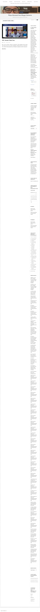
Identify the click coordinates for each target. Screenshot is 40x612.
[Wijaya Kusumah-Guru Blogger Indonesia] (20, 10)
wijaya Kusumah (33, 320)
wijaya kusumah (5, 1)
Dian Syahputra (32, 365)
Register (32, 594)
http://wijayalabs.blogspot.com (34, 578)
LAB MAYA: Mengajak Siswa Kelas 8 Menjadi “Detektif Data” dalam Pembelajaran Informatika (34, 107)
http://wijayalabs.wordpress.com (34, 67)
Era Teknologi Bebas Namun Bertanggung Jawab (33, 372)
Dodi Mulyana (33, 244)
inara (31, 371)
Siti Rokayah (32, 549)
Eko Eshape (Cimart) (34, 249)
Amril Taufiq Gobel (33, 238)
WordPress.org (32, 600)
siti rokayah (32, 284)
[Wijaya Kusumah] (34, 82)
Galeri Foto (23, 1)
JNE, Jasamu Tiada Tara (8, 40)
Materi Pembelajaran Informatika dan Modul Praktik (33, 113)
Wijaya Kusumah (33, 208)
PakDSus (32, 502)
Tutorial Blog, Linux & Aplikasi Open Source (33, 258)
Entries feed (32, 597)
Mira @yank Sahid (33, 264)
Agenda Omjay (36, 1)
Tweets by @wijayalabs (33, 236)
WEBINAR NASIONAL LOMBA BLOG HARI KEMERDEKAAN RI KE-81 (33, 323)
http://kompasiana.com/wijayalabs (35, 52)
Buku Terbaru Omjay (17, 1)
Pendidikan (10, 1)
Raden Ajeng (33, 265)
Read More (4, 48)
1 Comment (4, 42)
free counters (32, 98)
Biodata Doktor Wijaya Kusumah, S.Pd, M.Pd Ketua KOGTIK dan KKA (20, 3)
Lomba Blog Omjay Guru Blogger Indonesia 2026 (34, 298)
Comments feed (32, 599)
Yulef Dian (32, 240)
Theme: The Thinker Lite (3, 610)
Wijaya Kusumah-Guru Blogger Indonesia (20, 15)
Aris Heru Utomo (33, 241)
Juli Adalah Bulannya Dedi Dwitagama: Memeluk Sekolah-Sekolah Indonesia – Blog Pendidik (33, 347)
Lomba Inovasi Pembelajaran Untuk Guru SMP (33, 118)
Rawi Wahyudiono (33, 266)
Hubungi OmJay (30, 1)
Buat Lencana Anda (32, 84)
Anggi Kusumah (33, 239)
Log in (31, 595)
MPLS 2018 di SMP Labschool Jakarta (34, 318)
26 (32, 199)
